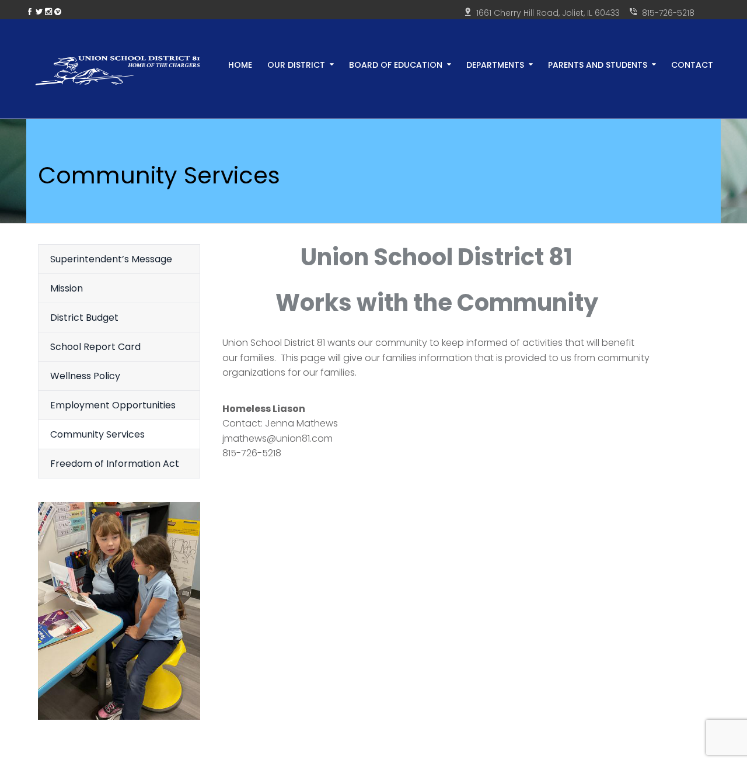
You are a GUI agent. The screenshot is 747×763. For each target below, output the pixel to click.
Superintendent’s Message (111, 259)
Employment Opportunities (113, 405)
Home (240, 64)
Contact (692, 64)
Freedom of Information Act (114, 463)
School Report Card (95, 346)
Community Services (97, 434)
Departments (495, 64)
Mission (66, 288)
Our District (296, 64)
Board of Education (395, 64)
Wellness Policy (85, 376)
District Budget (84, 317)
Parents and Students (597, 64)
